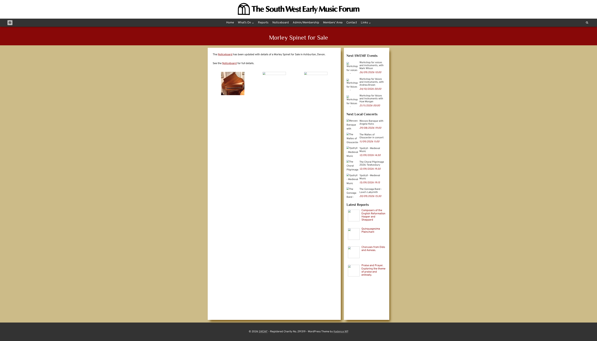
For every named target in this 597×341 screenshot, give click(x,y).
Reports (263, 23)
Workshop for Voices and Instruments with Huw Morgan (371, 98)
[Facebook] (9, 22)
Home (230, 23)
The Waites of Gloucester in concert (371, 136)
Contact (351, 23)
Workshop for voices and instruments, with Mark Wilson (371, 65)
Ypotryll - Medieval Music (369, 150)
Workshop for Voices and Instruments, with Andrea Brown (371, 82)
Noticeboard (280, 23)
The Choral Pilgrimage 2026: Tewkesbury (371, 163)
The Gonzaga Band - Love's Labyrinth (370, 191)
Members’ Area (332, 23)
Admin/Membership (306, 23)
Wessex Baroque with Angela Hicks (371, 123)
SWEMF (263, 331)
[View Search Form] (587, 22)
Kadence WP (340, 331)
